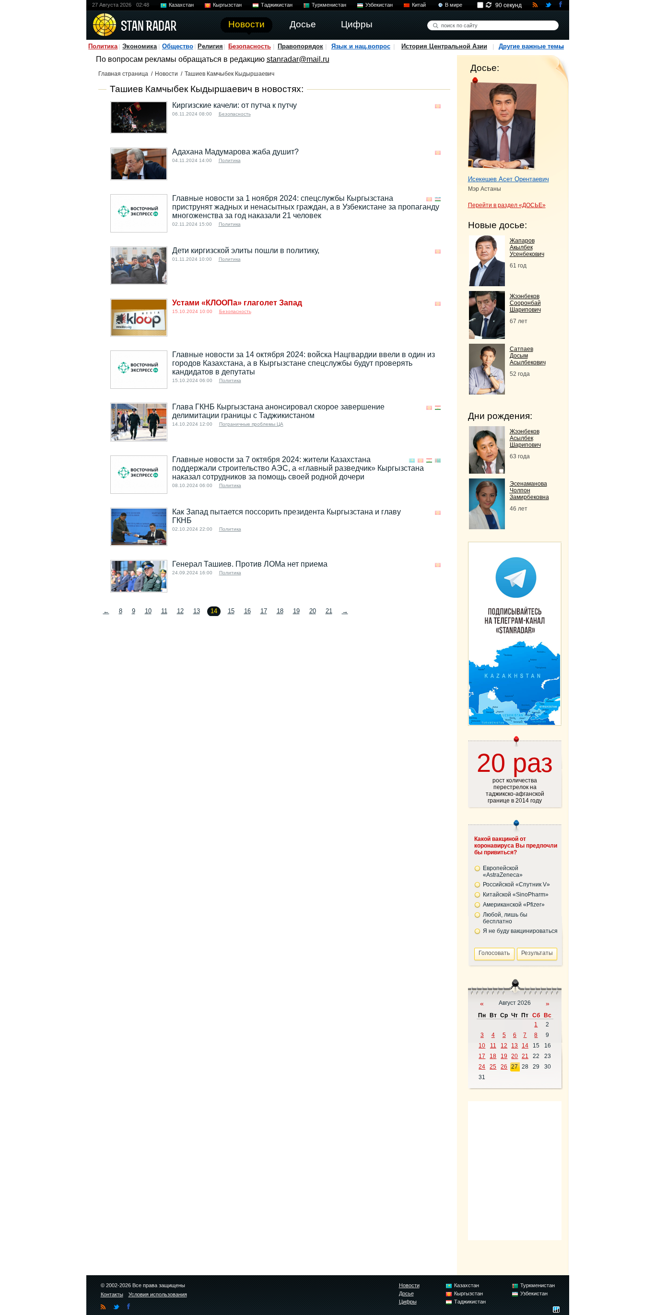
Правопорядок (300, 46)
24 (482, 1066)
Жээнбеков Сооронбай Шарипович (525, 303)
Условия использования (158, 1294)
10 (148, 611)
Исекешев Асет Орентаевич (508, 179)
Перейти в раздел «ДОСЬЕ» (507, 205)
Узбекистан (379, 5)
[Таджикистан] (438, 408)
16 (247, 611)
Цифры (408, 1301)
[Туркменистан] (438, 460)
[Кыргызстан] (438, 106)
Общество (177, 46)
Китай (419, 5)
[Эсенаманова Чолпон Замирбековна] (487, 527)
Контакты (112, 1294)
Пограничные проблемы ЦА (251, 424)
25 (493, 1066)
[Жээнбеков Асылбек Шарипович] (487, 471)
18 (280, 611)
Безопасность (249, 46)
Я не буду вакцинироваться (520, 931)
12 (180, 611)
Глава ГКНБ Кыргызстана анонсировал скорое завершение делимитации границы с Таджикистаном (278, 411)
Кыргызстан (227, 5)
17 (263, 611)
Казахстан (181, 5)
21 (329, 611)
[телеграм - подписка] (514, 722)
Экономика (139, 46)
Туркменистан (329, 5)
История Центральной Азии (444, 46)
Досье (406, 1293)
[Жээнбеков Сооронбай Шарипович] (487, 336)
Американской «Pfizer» (514, 904)
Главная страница (123, 73)
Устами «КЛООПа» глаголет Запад (237, 303)
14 (525, 1045)
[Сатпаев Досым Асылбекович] (487, 392)
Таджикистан (276, 5)
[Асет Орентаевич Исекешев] (502, 123)
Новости (166, 73)
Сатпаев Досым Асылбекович (528, 356)
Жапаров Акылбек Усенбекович (527, 247)
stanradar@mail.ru (298, 59)
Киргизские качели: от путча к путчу (234, 105)
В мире (453, 5)
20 (312, 611)
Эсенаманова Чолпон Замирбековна (529, 490)
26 (504, 1066)
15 (231, 611)
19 (296, 611)
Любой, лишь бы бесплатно (505, 918)
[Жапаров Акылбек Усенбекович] (487, 283)
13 (196, 611)
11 (164, 611)
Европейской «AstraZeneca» (503, 871)
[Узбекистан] (438, 199)
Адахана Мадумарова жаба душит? (235, 152)
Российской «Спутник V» (516, 884)
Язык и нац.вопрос (360, 46)
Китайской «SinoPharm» (516, 894)
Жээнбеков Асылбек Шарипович (525, 438)
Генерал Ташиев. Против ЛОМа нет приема (250, 564)
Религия (210, 46)
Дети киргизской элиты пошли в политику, (245, 250)
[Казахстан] (412, 460)
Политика (102, 46)
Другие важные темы (531, 46)
